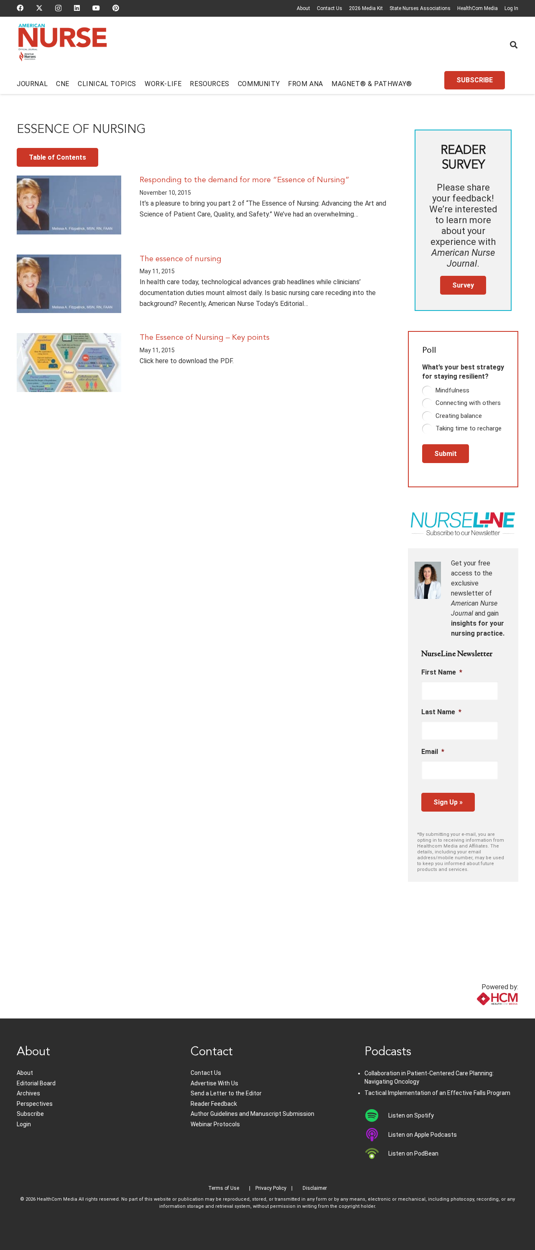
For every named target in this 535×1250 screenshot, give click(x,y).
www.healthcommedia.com (478, 1013)
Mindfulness (452, 390)
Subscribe (30, 1113)
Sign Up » (448, 802)
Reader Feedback (214, 1103)
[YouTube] (96, 8)
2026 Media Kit (366, 8)
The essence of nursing (181, 259)
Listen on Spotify (411, 1115)
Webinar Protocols (215, 1124)
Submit (445, 454)
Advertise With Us (214, 1083)
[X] (39, 8)
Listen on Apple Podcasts (422, 1134)
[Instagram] (58, 8)
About (303, 8)
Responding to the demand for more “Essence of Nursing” (244, 180)
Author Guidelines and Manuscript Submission (252, 1113)
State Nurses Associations (420, 8)
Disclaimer (315, 1188)
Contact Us (329, 8)
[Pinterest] (115, 8)
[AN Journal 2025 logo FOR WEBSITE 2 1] (62, 45)
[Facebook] (20, 8)
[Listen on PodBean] (376, 1153)
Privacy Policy (270, 1188)
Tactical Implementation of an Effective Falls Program (437, 1093)
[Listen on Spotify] (376, 1115)
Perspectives (35, 1103)
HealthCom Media (477, 8)
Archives (28, 1093)
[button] (513, 44)
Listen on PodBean (413, 1153)
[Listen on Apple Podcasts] (376, 1134)
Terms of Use (223, 1188)
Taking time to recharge (469, 428)
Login (24, 1124)
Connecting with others (468, 403)
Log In (511, 8)
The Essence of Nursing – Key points (205, 338)
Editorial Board (36, 1083)
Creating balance (459, 416)
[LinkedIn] (77, 8)
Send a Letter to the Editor (226, 1093)
